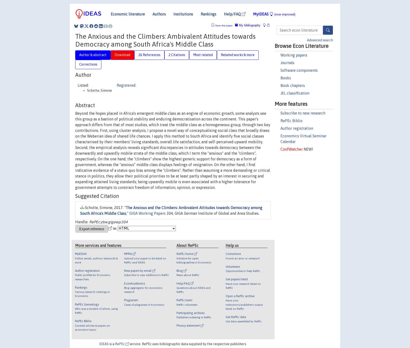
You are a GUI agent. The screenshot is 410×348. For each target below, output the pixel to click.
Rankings (208, 14)
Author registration (296, 128)
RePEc (120, 344)
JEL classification (294, 93)
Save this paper (224, 25)
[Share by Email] (105, 26)
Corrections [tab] (88, 64)
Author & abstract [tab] (93, 55)
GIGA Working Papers (147, 213)
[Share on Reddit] (96, 26)
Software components (299, 70)
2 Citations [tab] (176, 55)
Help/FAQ (233, 14)
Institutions (183, 14)
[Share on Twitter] (87, 26)
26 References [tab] (149, 55)
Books (285, 78)
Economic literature (128, 14)
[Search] (328, 30)
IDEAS (104, 344)
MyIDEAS (274, 14)
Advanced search (320, 40)
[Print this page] (110, 26)
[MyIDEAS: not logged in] (266, 25)
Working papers (293, 55)
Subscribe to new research (302, 113)
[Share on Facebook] (91, 26)
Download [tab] (122, 55)
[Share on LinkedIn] (101, 26)
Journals (287, 63)
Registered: (126, 85)
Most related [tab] (203, 55)
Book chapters (292, 85)
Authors (159, 14)
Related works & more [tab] (238, 55)
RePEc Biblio (291, 121)
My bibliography (249, 25)
